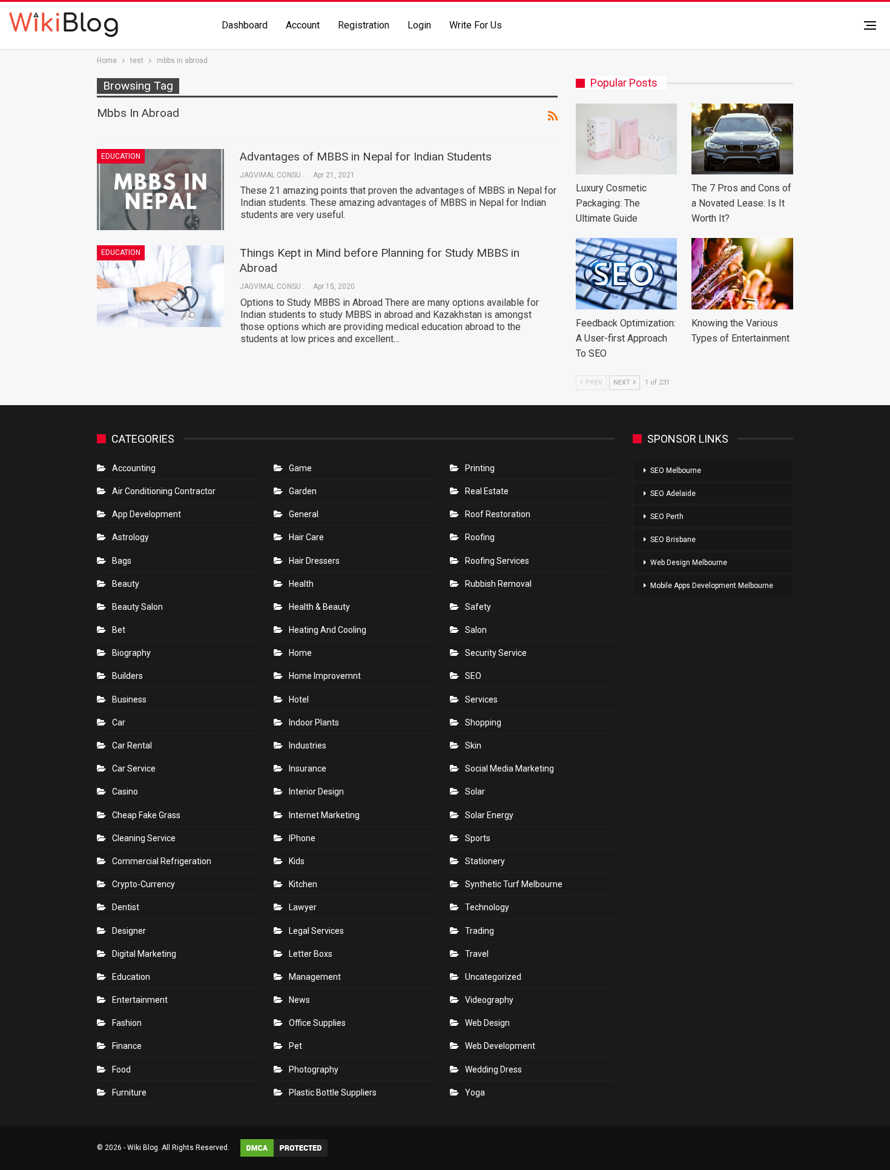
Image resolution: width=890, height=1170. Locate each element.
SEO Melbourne (675, 470)
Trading (479, 931)
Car (118, 722)
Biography (131, 653)
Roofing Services (497, 561)
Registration (363, 25)
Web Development (500, 1046)
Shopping (483, 722)
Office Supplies (317, 1023)
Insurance (307, 768)
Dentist (125, 907)
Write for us (475, 25)
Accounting (134, 468)
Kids (297, 861)
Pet (295, 1046)
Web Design (487, 1023)
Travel (477, 954)
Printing (480, 468)
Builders (127, 676)
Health (301, 584)
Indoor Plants (314, 722)
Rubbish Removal (498, 584)
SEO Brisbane (673, 539)
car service (134, 768)
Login (419, 25)
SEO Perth (667, 516)
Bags (121, 561)
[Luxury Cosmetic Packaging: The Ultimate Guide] (626, 139)
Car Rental (132, 745)
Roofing (480, 537)
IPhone (302, 838)
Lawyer (303, 907)
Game (300, 468)
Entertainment (140, 1000)
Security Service (496, 653)
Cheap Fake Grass (146, 815)
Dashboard (245, 25)
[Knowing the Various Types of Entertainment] (742, 273)
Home (300, 653)
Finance (127, 1046)
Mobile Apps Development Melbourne (711, 585)
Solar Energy (489, 815)
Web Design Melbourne (688, 562)
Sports (477, 838)
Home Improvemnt (325, 676)
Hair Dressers (314, 561)
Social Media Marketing (509, 768)
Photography (313, 1069)
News (299, 1000)
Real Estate (487, 491)
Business (129, 699)
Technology (487, 907)
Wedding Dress (494, 1069)
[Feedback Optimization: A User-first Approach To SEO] (626, 273)
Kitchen (303, 884)
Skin (473, 745)
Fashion (127, 1023)
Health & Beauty (319, 607)
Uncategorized (493, 977)
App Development (146, 514)
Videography (489, 1000)
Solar (475, 791)
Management (315, 977)
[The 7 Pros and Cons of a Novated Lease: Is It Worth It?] (742, 139)
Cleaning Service (144, 838)
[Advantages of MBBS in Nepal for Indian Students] (160, 189)
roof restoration (497, 514)
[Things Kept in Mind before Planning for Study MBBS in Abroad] (160, 285)
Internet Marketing (324, 815)
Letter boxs (310, 954)
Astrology (130, 537)
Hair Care (306, 537)
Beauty (125, 584)
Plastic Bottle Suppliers (333, 1092)
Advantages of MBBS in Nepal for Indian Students (366, 157)
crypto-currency (143, 884)
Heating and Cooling (327, 630)
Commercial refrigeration (161, 861)
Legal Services (316, 931)
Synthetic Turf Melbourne (513, 884)
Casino (125, 791)
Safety (478, 607)
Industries (307, 745)
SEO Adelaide (673, 493)
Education (120, 156)
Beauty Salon (137, 607)
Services (481, 699)
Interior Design (316, 791)
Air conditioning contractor (164, 491)
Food (121, 1069)
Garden (303, 491)
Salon (476, 630)
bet (118, 630)
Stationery (485, 861)
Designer (129, 931)
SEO (473, 676)
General (303, 514)
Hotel (299, 699)
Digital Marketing (144, 954)
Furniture (129, 1092)
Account (303, 25)
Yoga (475, 1092)
